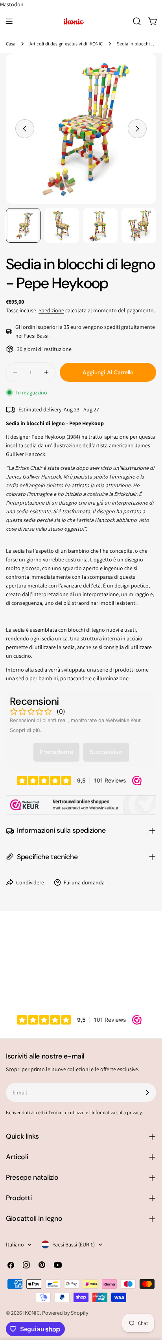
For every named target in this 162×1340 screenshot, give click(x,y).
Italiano (15, 1244)
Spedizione (51, 310)
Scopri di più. (25, 730)
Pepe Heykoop (48, 436)
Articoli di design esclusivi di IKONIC (66, 43)
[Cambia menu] (9, 21)
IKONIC (31, 1312)
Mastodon (12, 4)
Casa (10, 43)
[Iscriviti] (147, 1092)
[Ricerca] (137, 21)
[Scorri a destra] (137, 128)
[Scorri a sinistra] (24, 128)
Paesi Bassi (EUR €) (73, 1244)
